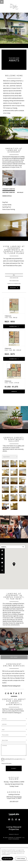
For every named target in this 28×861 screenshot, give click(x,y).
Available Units (13, 326)
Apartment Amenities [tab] (8, 192)
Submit (13, 768)
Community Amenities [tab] (8, 189)
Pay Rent (14, 657)
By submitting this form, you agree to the (13, 759)
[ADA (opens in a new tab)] (13, 819)
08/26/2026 (13, 287)
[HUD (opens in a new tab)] (9, 819)
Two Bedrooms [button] (14, 280)
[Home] (14, 6)
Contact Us (14, 391)
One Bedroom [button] (14, 278)
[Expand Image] (5, 463)
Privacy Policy (14, 834)
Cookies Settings (21, 858)
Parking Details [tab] (7, 196)
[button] (2, 2)
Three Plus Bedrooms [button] (14, 283)
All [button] (14, 275)
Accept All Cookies (7, 858)
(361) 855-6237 (14, 801)
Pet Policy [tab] (20, 192)
